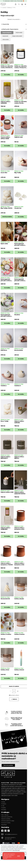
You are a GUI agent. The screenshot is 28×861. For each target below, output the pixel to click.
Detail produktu (7, 216)
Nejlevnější (19, 32)
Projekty (3, 807)
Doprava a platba (5, 818)
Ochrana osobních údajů (7, 820)
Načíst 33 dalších (14, 686)
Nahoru (15, 699)
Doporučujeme (7, 32)
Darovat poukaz (8, 765)
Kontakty (3, 809)
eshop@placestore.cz (11, 834)
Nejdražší (5, 36)
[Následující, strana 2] (14, 691)
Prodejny (3, 803)
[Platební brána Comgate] (11, 843)
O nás (2, 805)
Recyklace (4, 824)
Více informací (16, 850)
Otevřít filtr (6, 24)
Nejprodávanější (17, 36)
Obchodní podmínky (6, 816)
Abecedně (6, 39)
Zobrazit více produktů (13, 19)
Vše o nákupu (5, 815)
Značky (3, 801)
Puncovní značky (5, 822)
